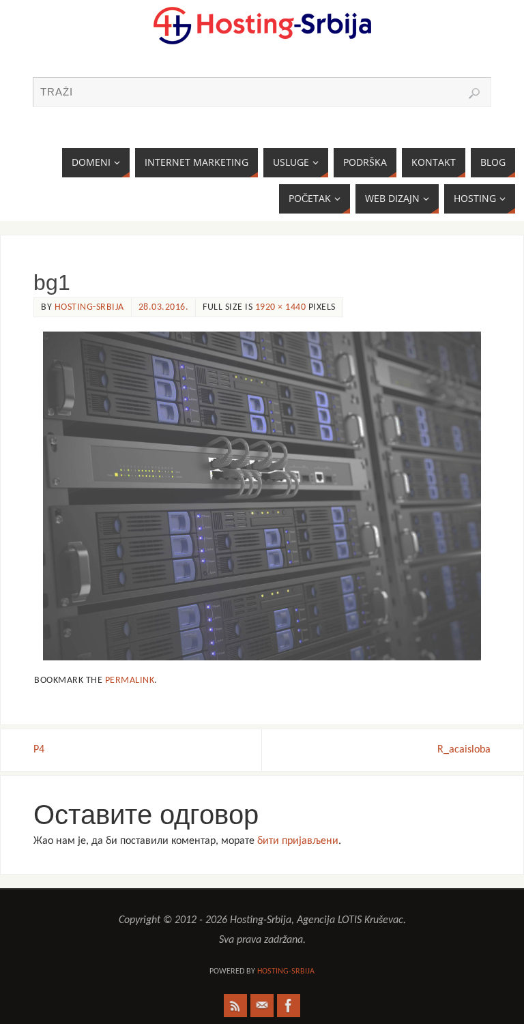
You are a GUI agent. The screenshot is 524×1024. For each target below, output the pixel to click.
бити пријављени (297, 841)
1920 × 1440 (280, 307)
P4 (38, 749)
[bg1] (261, 496)
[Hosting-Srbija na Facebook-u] (288, 1005)
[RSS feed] (235, 1005)
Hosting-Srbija (89, 307)
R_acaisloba (464, 749)
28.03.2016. (164, 307)
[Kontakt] (262, 1005)
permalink (130, 680)
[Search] (474, 93)
